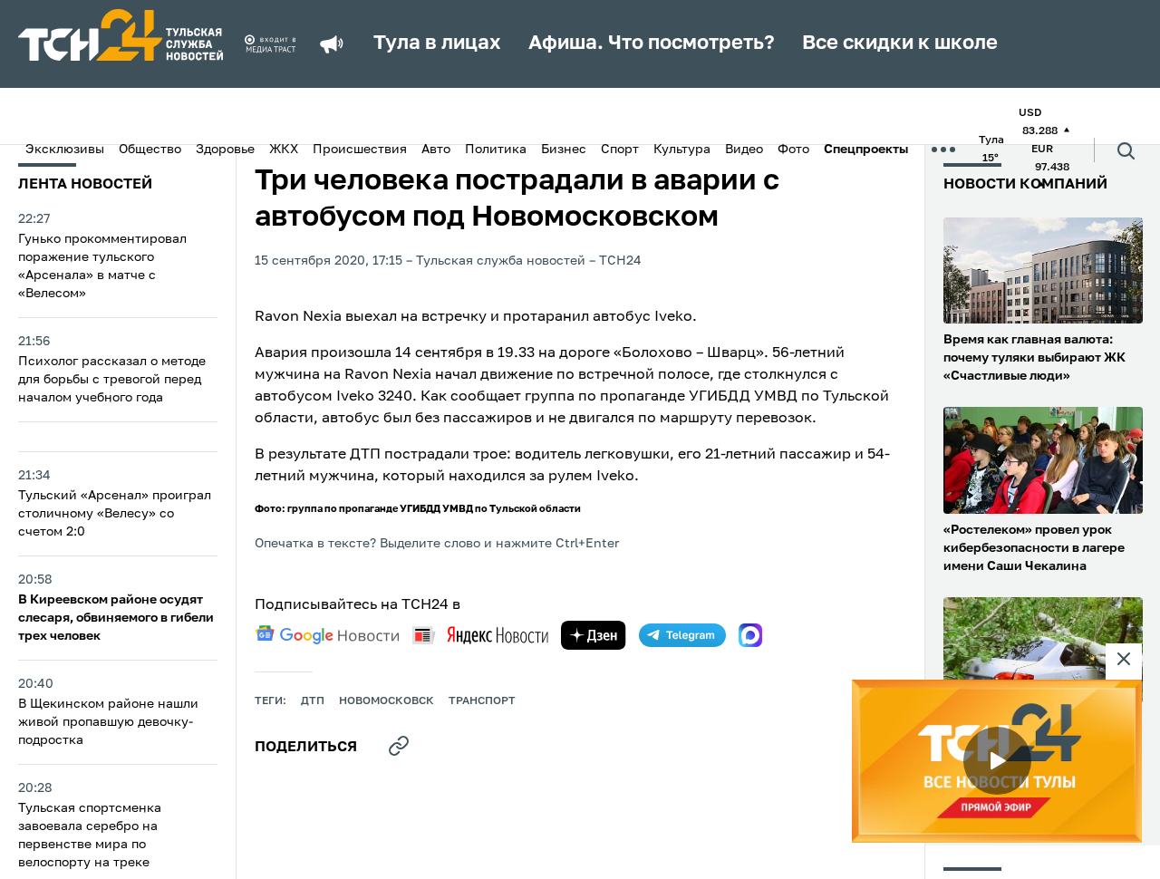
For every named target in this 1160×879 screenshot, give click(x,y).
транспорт (482, 701)
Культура (681, 149)
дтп (312, 701)
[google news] (327, 635)
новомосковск (386, 701)
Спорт (620, 149)
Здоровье (225, 149)
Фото (793, 149)
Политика (496, 149)
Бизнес (563, 149)
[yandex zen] (593, 635)
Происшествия (360, 149)
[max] (750, 635)
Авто (435, 149)
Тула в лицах (437, 43)
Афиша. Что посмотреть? (651, 43)
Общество (150, 149)
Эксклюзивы (64, 149)
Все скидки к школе (900, 43)
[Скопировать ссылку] (399, 745)
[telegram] (682, 635)
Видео (744, 149)
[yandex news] (480, 635)
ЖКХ (283, 149)
